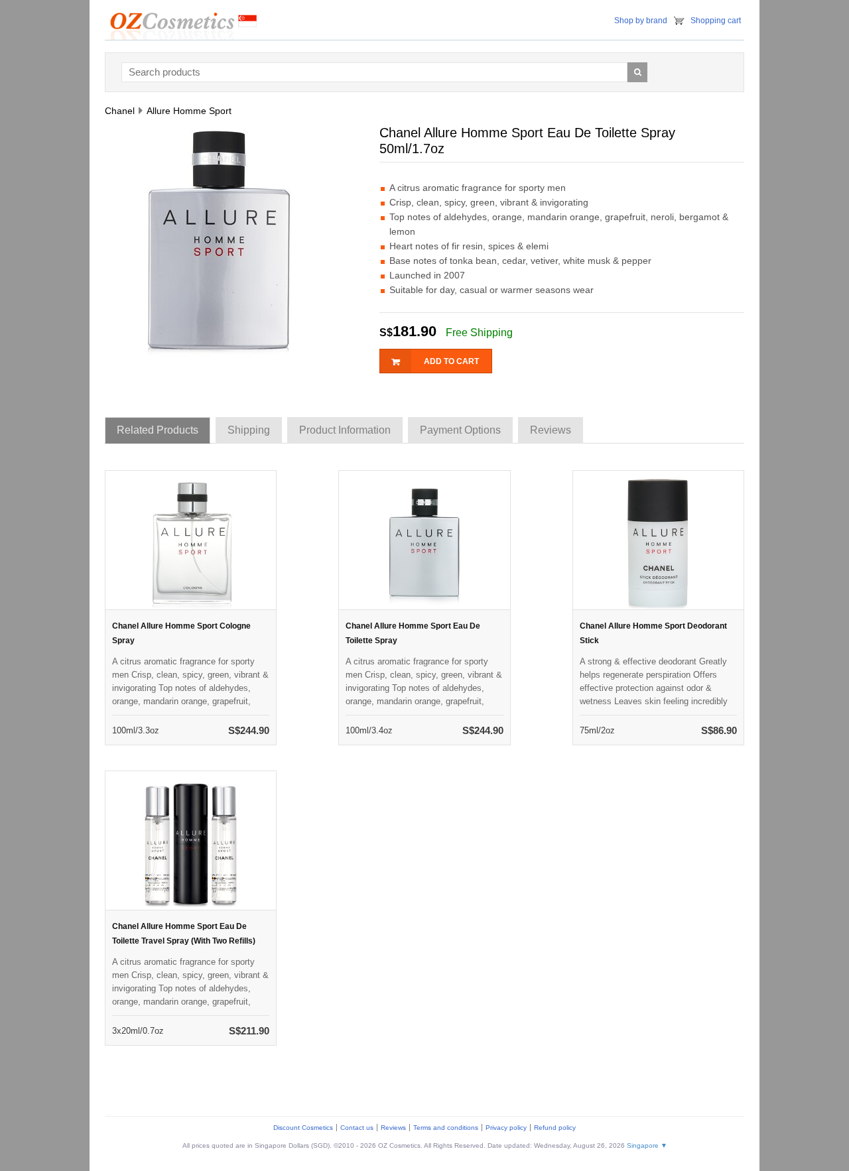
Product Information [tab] (345, 430)
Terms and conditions (445, 1127)
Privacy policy (506, 1127)
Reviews (393, 1127)
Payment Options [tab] (460, 430)
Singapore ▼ (647, 1145)
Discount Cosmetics (303, 1127)
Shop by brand (640, 20)
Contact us (356, 1127)
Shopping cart (715, 20)
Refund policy (555, 1127)
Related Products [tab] (157, 430)
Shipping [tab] (249, 430)
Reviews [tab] (550, 430)
